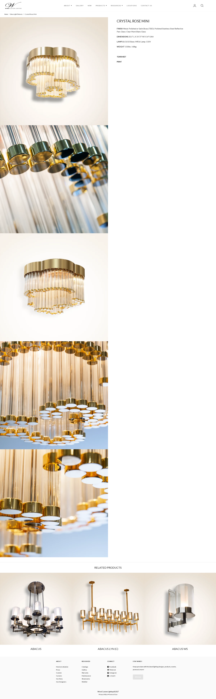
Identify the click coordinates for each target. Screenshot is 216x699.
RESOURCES (116, 5)
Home (6, 14)
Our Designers (61, 682)
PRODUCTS (101, 5)
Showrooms (86, 679)
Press (58, 670)
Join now (138, 677)
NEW (90, 5)
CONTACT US (146, 5)
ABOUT (67, 5)
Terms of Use (113, 694)
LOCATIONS (132, 5)
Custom (59, 673)
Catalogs (85, 667)
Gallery (84, 670)
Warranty (85, 673)
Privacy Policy (103, 694)
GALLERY (80, 5)
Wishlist (84, 682)
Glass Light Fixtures (16, 14)
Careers (59, 676)
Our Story (59, 679)
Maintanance (86, 676)
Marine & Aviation (62, 667)
